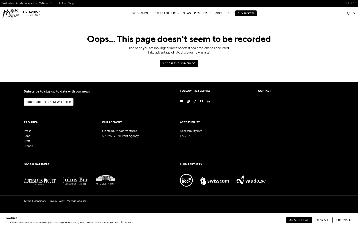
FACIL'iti (185, 136)
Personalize (344, 220)
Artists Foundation (26, 3)
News (187, 13)
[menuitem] (8, 3)
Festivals (7, 3)
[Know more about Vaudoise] (251, 178)
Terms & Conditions (35, 201)
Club (52, 3)
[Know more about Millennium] (105, 178)
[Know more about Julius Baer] (76, 178)
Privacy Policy (57, 201)
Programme (140, 13)
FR (345, 3)
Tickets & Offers (164, 13)
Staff (27, 141)
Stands (28, 146)
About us (222, 13)
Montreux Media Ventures (119, 131)
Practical (201, 13)
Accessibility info (191, 131)
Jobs (27, 136)
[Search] (349, 13)
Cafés (42, 3)
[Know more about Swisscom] (214, 178)
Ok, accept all (299, 220)
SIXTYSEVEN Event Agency (120, 136)
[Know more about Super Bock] (186, 178)
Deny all (322, 220)
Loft (61, 3)
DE (354, 3)
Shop (71, 3)
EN (350, 3)
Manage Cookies (76, 201)
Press (27, 131)
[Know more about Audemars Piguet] (40, 178)
